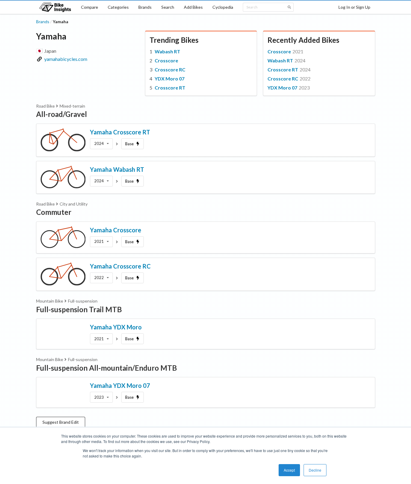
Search (167, 7)
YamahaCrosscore (115, 230)
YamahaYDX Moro (116, 327)
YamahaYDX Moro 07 (120, 385)
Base (129, 143)
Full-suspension (82, 300)
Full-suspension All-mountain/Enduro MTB (106, 367)
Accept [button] (289, 470)
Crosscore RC (170, 69)
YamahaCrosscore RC (120, 266)
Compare (89, 7)
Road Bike (45, 105)
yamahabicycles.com (65, 59)
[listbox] (101, 143)
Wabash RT (167, 51)
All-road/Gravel (61, 114)
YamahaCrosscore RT (120, 132)
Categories (118, 7)
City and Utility (74, 203)
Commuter (53, 212)
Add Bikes (193, 7)
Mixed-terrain (72, 105)
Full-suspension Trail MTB (79, 309)
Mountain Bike (49, 300)
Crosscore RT (170, 87)
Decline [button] (315, 470)
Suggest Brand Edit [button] (60, 422)
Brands (145, 7)
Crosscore (166, 60)
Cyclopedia (222, 7)
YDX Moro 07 (169, 78)
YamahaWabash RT (117, 169)
